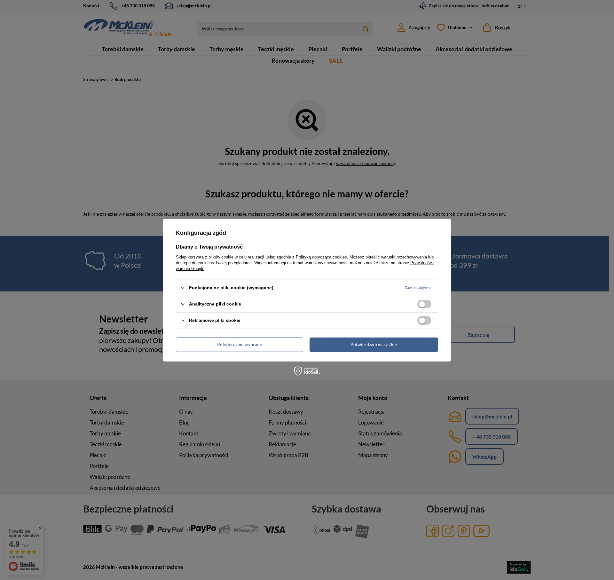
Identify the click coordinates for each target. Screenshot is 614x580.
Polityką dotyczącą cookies (321, 256)
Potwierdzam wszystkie (373, 344)
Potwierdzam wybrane (239, 344)
